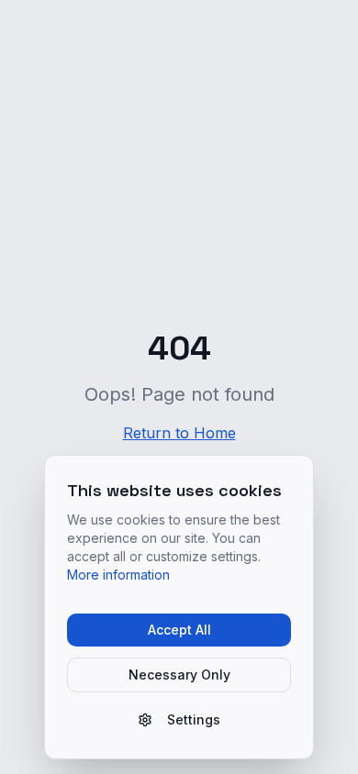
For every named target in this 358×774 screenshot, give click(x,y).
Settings (193, 719)
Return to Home (179, 433)
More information (118, 574)
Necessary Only (179, 674)
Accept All (179, 629)
